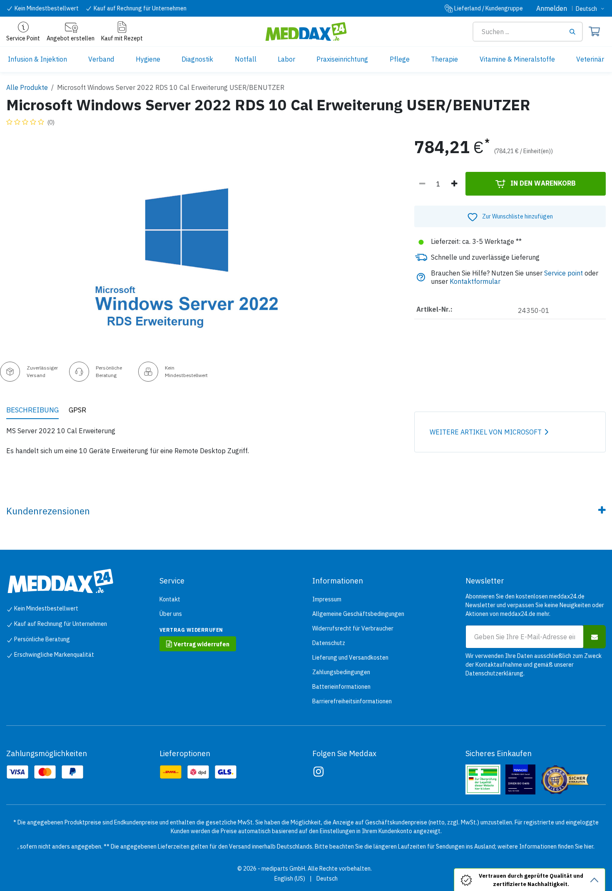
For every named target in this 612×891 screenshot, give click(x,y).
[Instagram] (318, 771)
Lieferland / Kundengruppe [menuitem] (488, 8)
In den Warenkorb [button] (542, 183)
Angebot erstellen (71, 38)
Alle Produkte (27, 87)
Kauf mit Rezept (122, 38)
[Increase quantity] (454, 184)
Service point (563, 273)
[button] (510, 216)
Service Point (23, 38)
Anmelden (551, 8)
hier (588, 846)
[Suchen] (575, 31)
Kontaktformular (475, 281)
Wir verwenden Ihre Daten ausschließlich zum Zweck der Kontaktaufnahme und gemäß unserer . (533, 664)
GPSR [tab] (77, 409)
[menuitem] (37, 59)
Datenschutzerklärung (494, 673)
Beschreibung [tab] (32, 409)
